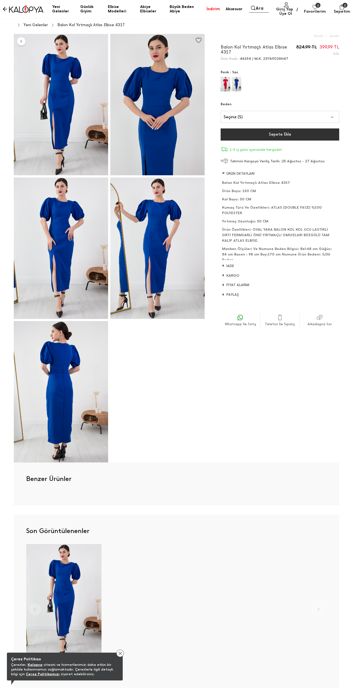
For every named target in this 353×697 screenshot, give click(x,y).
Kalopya (35, 665)
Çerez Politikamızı (43, 674)
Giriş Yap (284, 9)
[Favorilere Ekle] (198, 40)
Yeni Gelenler (35, 25)
